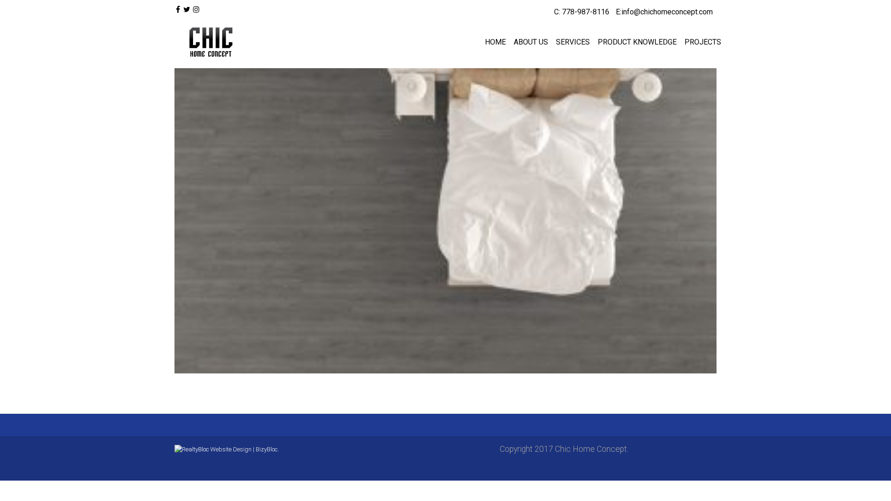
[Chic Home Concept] (209, 42)
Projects (702, 42)
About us (531, 42)
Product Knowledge (637, 42)
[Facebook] (177, 9)
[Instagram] (196, 9)
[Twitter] (186, 9)
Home (495, 42)
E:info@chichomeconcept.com (664, 11)
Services (573, 42)
